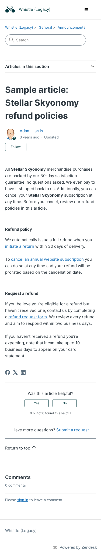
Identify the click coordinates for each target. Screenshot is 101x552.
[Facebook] (7, 372)
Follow (16, 147)
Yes (36, 403)
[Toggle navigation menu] (86, 9)
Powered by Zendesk (78, 547)
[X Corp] (15, 372)
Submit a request (72, 429)
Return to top (18, 448)
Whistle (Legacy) (19, 27)
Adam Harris (31, 130)
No (64, 403)
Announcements (71, 27)
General (45, 27)
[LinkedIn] (23, 372)
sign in (22, 500)
